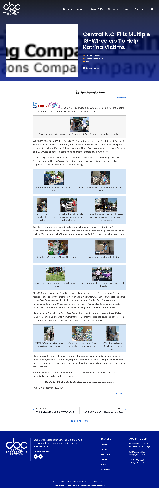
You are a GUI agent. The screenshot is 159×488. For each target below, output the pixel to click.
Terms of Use (59, 485)
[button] (152, 9)
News (126, 9)
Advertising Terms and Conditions (91, 485)
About (80, 9)
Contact (140, 9)
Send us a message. (142, 446)
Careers (113, 9)
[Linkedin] (40, 456)
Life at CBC (96, 9)
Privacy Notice (72, 485)
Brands (67, 9)
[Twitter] (36, 456)
